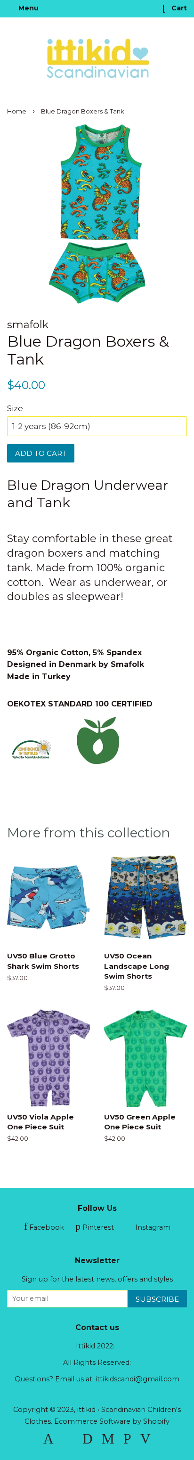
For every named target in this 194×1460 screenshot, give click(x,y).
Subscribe (157, 1299)
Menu (27, 8)
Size (15, 408)
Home (16, 111)
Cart (178, 8)
